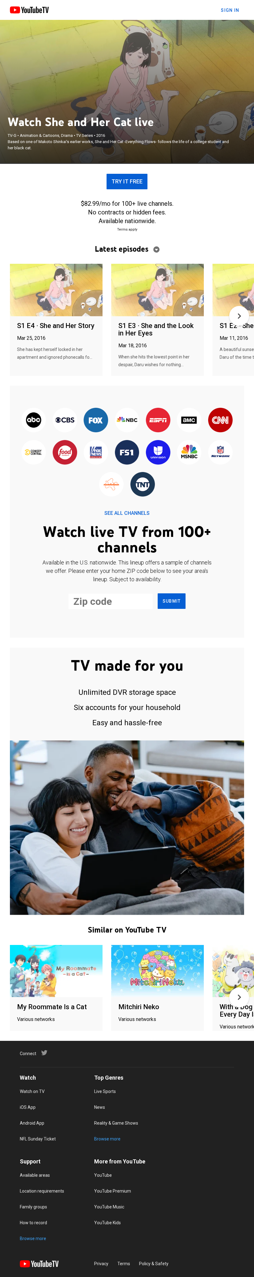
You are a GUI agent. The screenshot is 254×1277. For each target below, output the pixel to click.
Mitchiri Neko (138, 1007)
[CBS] (64, 421)
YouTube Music (109, 1206)
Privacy (101, 1263)
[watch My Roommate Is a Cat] (56, 971)
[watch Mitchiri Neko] (157, 971)
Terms (123, 1263)
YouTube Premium (112, 1191)
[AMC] (189, 421)
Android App (32, 1123)
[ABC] (33, 421)
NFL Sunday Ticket (38, 1138)
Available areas (35, 1175)
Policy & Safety (154, 1263)
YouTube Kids (107, 1222)
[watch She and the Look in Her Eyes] (157, 290)
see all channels (127, 513)
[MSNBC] (189, 453)
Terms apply (127, 229)
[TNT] (142, 485)
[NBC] (127, 421)
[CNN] (220, 421)
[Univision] (157, 453)
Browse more (107, 1138)
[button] (239, 316)
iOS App (28, 1107)
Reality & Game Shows (116, 1123)
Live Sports (105, 1091)
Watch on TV (32, 1091)
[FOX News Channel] (95, 453)
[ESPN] (157, 421)
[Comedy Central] (33, 453)
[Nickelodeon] (111, 485)
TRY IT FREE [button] (127, 181)
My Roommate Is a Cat (52, 1007)
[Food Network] (64, 453)
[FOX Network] (95, 421)
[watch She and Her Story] (56, 290)
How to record (33, 1222)
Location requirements (42, 1191)
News (99, 1107)
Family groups (33, 1206)
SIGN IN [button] (230, 10)
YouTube (103, 1175)
